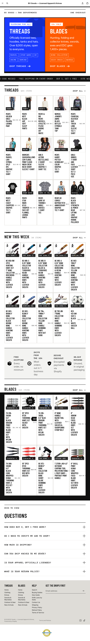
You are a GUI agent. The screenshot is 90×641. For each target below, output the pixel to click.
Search (34, 590)
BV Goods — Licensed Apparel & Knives (21, 619)
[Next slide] (17, 103)
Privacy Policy (37, 607)
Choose (67, 108)
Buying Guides (37, 592)
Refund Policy (37, 610)
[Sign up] (83, 591)
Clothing (7, 592)
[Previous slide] (7, 103)
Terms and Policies (45, 620)
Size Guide (36, 595)
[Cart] (87, 3)
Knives (6, 595)
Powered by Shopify (10, 621)
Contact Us (36, 602)
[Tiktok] (84, 620)
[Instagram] (80, 620)
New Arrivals (9, 605)
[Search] (7, 3)
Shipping (35, 605)
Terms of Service (38, 612)
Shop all (78, 91)
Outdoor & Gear (10, 602)
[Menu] (2, 3)
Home (6, 590)
